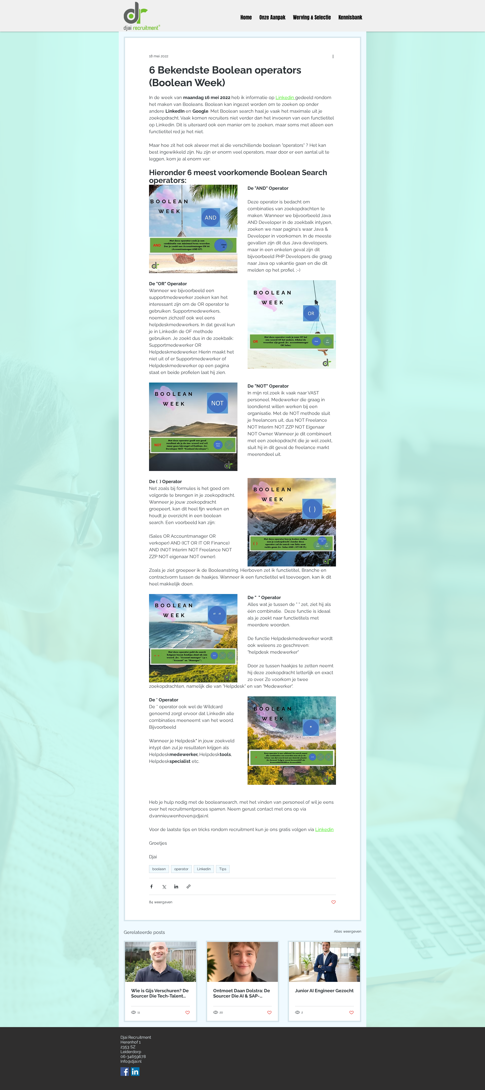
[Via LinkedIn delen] (176, 886)
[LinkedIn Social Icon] (135, 1071)
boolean (159, 869)
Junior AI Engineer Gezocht (324, 990)
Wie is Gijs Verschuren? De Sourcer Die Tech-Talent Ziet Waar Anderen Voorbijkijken (160, 993)
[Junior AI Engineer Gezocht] (324, 962)
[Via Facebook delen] (151, 886)
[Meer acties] (333, 56)
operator (181, 869)
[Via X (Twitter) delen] (163, 886)
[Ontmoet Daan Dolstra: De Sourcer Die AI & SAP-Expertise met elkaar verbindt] (242, 962)
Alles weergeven (347, 931)
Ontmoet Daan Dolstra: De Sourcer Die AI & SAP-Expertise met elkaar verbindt (241, 993)
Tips (222, 869)
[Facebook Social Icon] (124, 1071)
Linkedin (204, 869)
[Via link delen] (188, 886)
